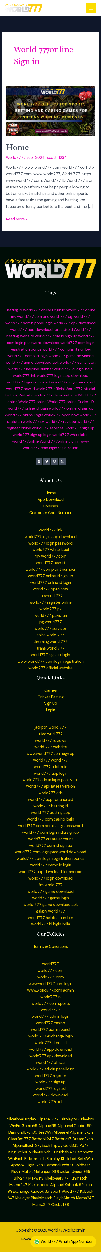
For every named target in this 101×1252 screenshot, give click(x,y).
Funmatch (78, 1178)
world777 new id (20, 388)
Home (17, 147)
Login (50, 709)
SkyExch (42, 1145)
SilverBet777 (19, 1138)
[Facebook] (39, 461)
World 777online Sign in (59, 441)
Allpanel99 (47, 1125)
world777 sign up (79, 428)
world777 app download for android (41, 329)
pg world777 (79, 316)
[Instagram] (54, 461)
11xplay (30, 1119)
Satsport (52, 1191)
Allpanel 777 (47, 1119)
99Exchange (18, 1191)
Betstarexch (35, 1158)
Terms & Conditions (50, 946)
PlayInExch (41, 1152)
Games (50, 690)
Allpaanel (65, 1125)
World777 (14, 157)
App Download (51, 499)
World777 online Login (24, 414)
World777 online (32, 401)
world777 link (24, 375)
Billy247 (20, 1178)
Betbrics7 (63, 1138)
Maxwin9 (36, 1178)
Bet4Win (85, 1158)
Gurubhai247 (62, 1152)
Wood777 (70, 1191)
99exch (85, 1184)
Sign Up (50, 703)
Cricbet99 (83, 1125)
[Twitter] (46, 461)
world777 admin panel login (29, 322)
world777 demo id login (27, 355)
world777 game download (71, 355)
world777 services (48, 428)
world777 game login (78, 362)
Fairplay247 (69, 1119)
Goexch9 (29, 1125)
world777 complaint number (67, 349)
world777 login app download (62, 375)
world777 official (50, 388)
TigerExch (34, 1165)
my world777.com (26, 316)
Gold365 (70, 1145)
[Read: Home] (50, 110)
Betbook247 (43, 1138)
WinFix (15, 1125)
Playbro (87, 1119)
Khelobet (69, 1158)
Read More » (16, 219)
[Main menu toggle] (91, 8)
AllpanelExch (23, 1145)
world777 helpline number (30, 369)
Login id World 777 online (73, 309)
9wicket (64, 1171)
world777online (25, 441)
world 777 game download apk (32, 362)
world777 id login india (73, 369)
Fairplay (53, 1158)
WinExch (15, 1158)
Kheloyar (22, 1198)
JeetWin (45, 1132)
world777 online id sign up (71, 408)
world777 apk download (75, 322)
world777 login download (28, 382)
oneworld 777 (55, 316)
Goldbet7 (82, 1165)
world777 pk (34, 421)
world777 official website (55, 395)
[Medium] (62, 461)
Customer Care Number (50, 512)
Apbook (18, 1165)
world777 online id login (27, 408)
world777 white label (70, 434)
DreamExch (82, 1138)
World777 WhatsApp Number (66, 1241)
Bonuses (50, 506)
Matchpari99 (45, 1171)
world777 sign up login (32, 434)
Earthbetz (84, 1152)
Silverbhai (15, 1119)
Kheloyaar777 (57, 1178)
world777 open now (61, 414)
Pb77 (84, 1145)
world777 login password (73, 382)
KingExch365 (19, 1152)
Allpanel (57, 1184)
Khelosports (38, 1184)
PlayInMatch (22, 1171)
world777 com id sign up (56, 336)
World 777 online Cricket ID (70, 401)
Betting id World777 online (28, 309)
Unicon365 (81, 1171)
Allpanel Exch (81, 1132)
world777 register (61, 421)
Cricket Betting (51, 696)
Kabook (71, 1184)
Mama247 (18, 1184)
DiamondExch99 (22, 1132)
